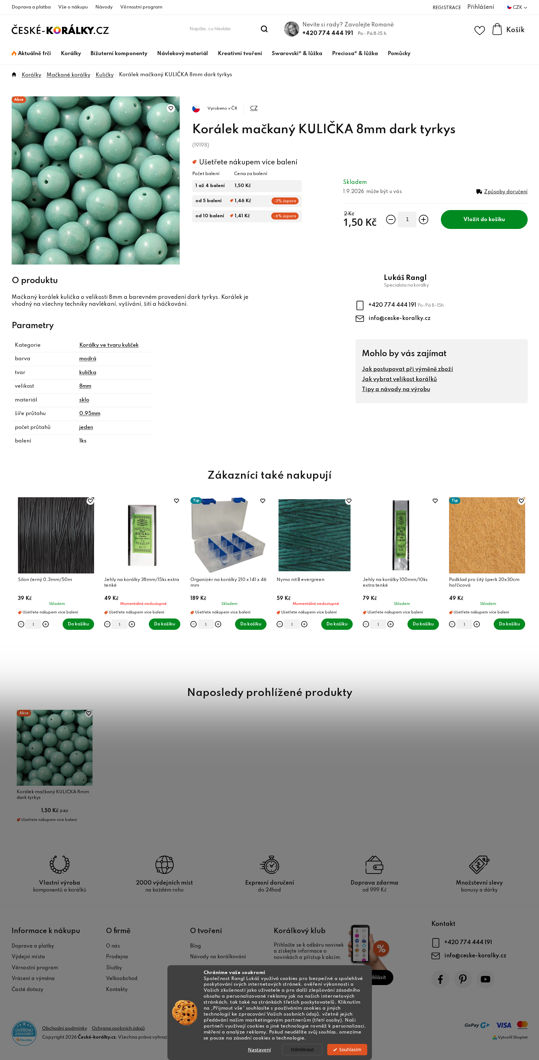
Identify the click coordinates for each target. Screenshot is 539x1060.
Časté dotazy (27, 989)
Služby (114, 968)
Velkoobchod (122, 978)
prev (17, 584)
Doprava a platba (31, 7)
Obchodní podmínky (64, 1028)
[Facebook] (440, 979)
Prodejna (117, 957)
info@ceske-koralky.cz (399, 318)
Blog (195, 946)
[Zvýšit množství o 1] (423, 219)
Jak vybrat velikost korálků (399, 379)
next (523, 584)
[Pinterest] (463, 979)
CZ (254, 108)
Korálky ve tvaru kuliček (109, 345)
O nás (113, 946)
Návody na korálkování (218, 957)
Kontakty (117, 989)
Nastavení (259, 1049)
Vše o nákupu (73, 7)
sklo (84, 400)
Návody (104, 7)
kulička (87, 372)
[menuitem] (31, 54)
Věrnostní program (141, 7)
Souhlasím (350, 1049)
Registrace (447, 8)
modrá (87, 359)
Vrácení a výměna (33, 978)
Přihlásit (376, 977)
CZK (518, 7)
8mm (85, 386)
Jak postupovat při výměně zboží (407, 369)
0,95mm (89, 413)
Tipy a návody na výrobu (396, 389)
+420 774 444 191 (327, 33)
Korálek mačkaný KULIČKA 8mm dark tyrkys (53, 795)
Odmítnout (302, 1049)
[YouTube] (486, 979)
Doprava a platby (33, 946)
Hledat (264, 29)
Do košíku (492, 219)
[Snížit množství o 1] (391, 219)
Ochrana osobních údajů (118, 1028)
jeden (86, 427)
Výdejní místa (28, 957)
